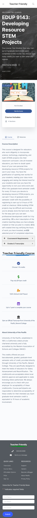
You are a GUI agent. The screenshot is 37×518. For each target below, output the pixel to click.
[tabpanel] (18, 271)
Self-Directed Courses (12, 12)
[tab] (8, 137)
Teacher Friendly (18, 4)
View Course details (9, 65)
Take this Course (18, 111)
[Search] (33, 4)
